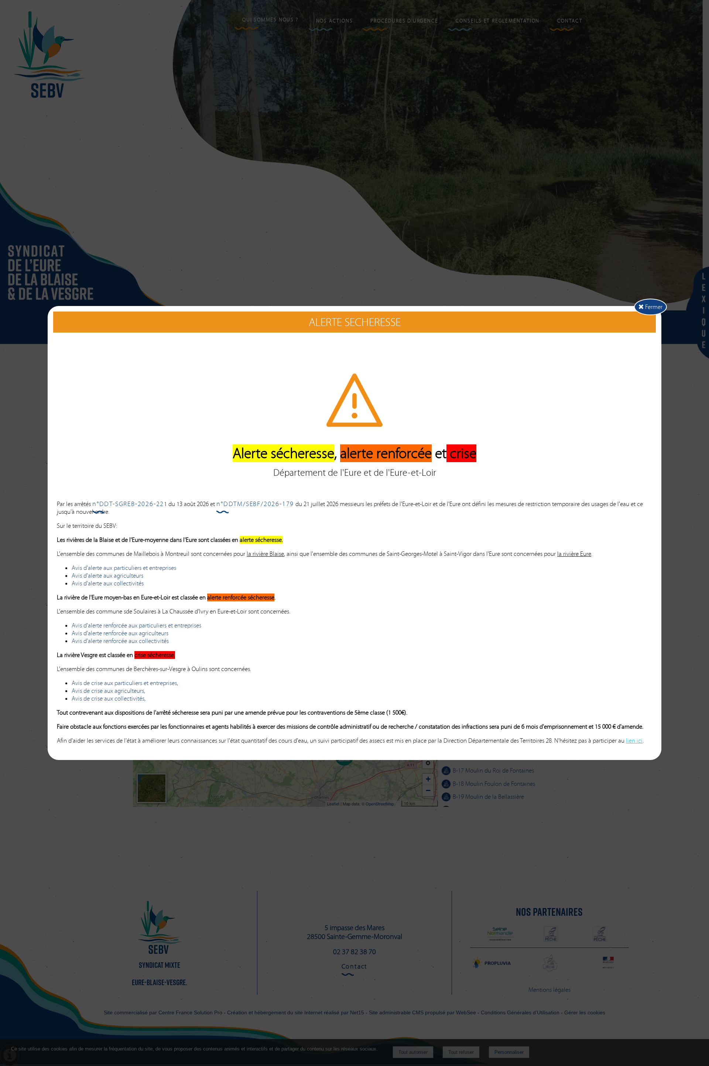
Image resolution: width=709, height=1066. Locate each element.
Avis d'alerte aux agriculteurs (107, 576)
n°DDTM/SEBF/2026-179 (255, 504)
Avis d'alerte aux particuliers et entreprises (124, 568)
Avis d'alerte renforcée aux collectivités (120, 641)
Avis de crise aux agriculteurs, (108, 691)
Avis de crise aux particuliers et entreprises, (125, 683)
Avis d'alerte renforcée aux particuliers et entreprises (136, 625)
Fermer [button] (653, 307)
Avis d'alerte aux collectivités (108, 583)
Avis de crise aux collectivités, (108, 698)
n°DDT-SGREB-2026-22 (128, 504)
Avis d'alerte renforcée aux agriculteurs (120, 633)
